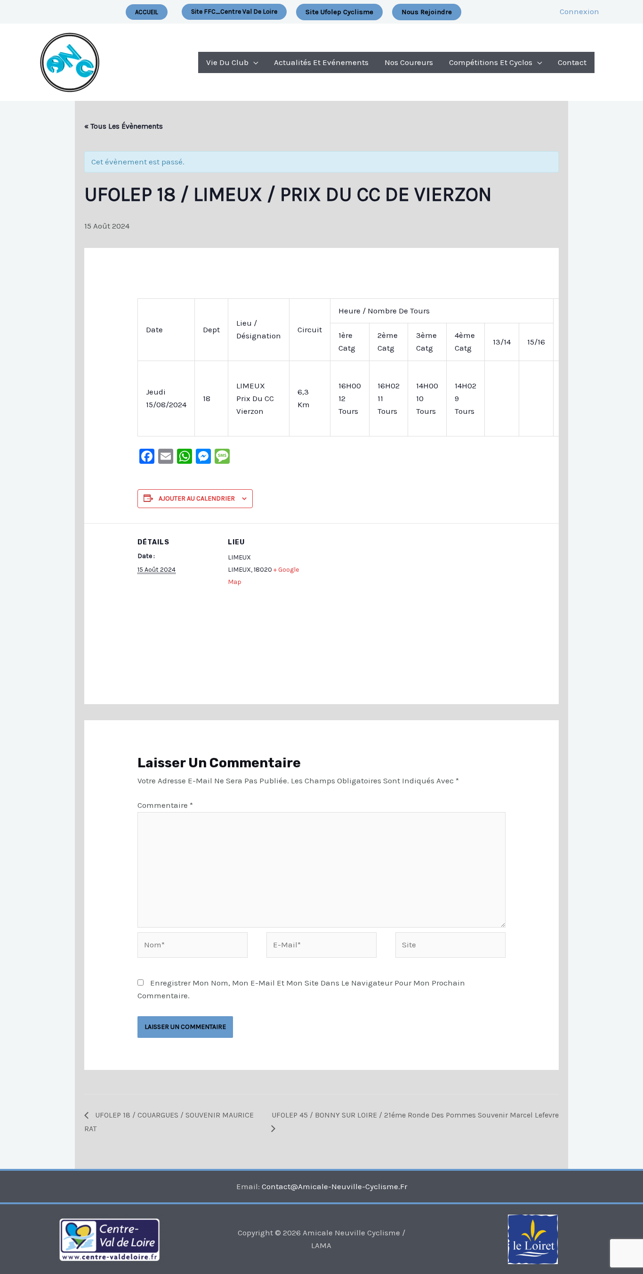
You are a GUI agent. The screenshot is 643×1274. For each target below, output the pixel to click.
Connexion (579, 11)
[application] (253, 62)
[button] (234, 12)
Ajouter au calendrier (197, 498)
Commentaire (165, 805)
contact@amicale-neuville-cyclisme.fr (334, 1186)
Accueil (146, 12)
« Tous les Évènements (123, 126)
